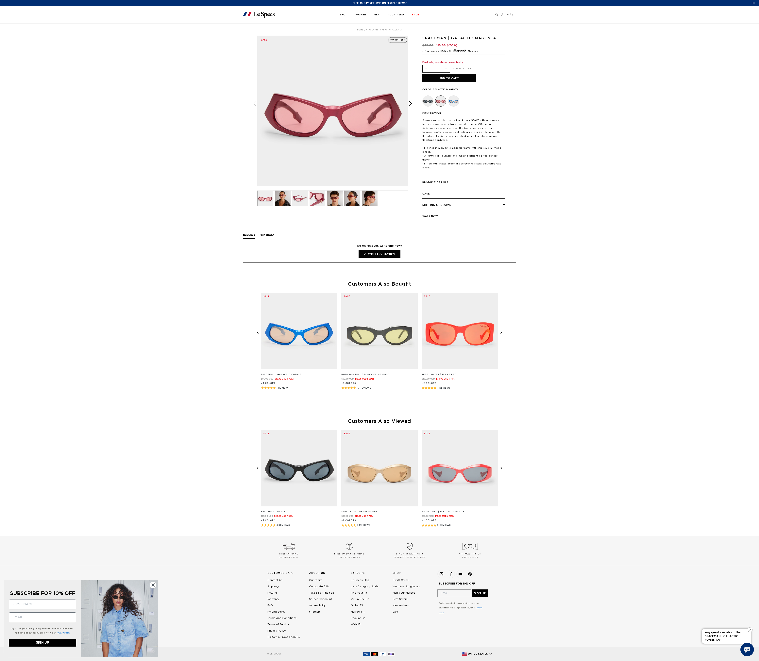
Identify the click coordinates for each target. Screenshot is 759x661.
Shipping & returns (437, 205)
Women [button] (360, 15)
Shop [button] (343, 15)
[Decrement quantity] (426, 69)
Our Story (315, 580)
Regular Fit (358, 618)
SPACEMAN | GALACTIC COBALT (281, 375)
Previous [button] (255, 114)
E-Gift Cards (401, 580)
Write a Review (383, 255)
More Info (473, 51)
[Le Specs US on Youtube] (460, 574)
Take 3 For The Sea (321, 593)
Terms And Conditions (281, 618)
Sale (395, 612)
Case (426, 194)
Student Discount (320, 599)
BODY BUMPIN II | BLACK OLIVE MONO (365, 375)
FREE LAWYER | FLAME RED (439, 375)
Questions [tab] (267, 236)
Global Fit (357, 605)
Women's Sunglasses (406, 586)
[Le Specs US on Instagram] (441, 574)
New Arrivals (401, 605)
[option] (332, 111)
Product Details (435, 182)
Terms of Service (278, 624)
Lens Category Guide (365, 586)
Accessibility (317, 605)
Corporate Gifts (319, 586)
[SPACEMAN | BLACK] (428, 101)
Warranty (430, 216)
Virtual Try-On (360, 599)
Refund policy (276, 612)
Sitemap (314, 612)
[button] (496, 14)
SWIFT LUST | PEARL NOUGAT (360, 512)
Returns (272, 593)
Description (431, 113)
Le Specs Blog (360, 580)
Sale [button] (415, 15)
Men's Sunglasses (404, 593)
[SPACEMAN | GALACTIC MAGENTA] (440, 101)
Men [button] (377, 15)
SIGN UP (480, 593)
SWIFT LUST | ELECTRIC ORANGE (443, 512)
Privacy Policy (276, 631)
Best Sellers (400, 599)
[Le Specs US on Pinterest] (470, 574)
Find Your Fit (359, 593)
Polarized (396, 15)
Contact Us (274, 580)
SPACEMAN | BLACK (273, 512)
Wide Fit (356, 624)
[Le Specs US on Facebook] (451, 574)
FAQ (270, 605)
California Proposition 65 (283, 637)
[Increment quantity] (446, 69)
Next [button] (410, 114)
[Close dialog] (153, 585)
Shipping (273, 586)
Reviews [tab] (249, 236)
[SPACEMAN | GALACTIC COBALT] (453, 101)
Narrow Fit (357, 612)
